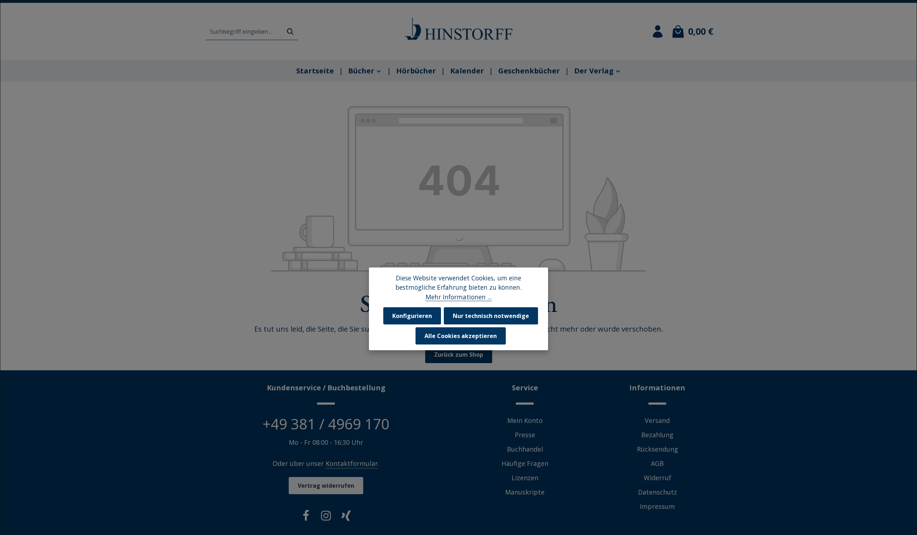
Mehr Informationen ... (459, 297)
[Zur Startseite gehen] (458, 28)
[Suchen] (290, 31)
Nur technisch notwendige (491, 316)
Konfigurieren (412, 316)
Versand (657, 420)
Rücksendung (657, 449)
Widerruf (657, 477)
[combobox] (244, 31)
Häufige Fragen (524, 463)
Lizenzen (525, 477)
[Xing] (346, 517)
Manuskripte (524, 492)
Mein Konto (525, 420)
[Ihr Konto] (657, 31)
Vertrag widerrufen (326, 486)
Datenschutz (657, 492)
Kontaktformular (352, 463)
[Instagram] (326, 517)
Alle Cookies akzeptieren (460, 336)
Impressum (657, 506)
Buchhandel (525, 449)
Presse (525, 434)
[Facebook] (306, 517)
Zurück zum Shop (458, 354)
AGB (657, 463)
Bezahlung (657, 434)
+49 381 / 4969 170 (326, 424)
